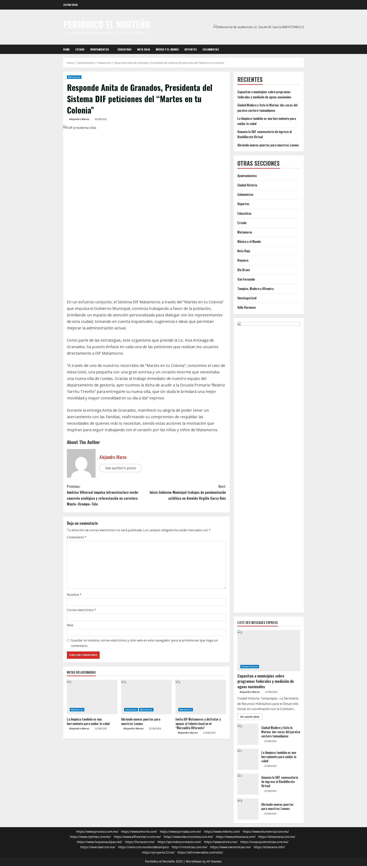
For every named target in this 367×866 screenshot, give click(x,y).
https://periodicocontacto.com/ (179, 842)
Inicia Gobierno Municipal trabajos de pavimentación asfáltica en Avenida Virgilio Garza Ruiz (188, 492)
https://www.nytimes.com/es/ (90, 837)
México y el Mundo (167, 49)
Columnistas (211, 49)
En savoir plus (251, 717)
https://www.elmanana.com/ (236, 837)
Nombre (74, 595)
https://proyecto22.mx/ (158, 852)
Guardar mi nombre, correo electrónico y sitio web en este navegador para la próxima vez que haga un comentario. (144, 643)
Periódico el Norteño (106, 24)
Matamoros (74, 77)
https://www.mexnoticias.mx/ (230, 847)
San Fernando (246, 279)
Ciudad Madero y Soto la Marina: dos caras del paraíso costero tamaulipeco (247, 734)
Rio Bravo (243, 270)
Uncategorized (246, 298)
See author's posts (120, 468)
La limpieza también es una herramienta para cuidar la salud (88, 721)
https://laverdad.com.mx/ (97, 847)
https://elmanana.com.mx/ (276, 837)
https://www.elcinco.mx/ (221, 842)
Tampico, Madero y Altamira (255, 288)
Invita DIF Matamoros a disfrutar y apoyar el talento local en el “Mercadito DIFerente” (198, 723)
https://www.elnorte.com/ (139, 831)
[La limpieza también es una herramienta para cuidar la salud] (92, 697)
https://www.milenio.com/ (222, 831)
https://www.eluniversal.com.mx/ (266, 831)
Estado (80, 49)
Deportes (190, 49)
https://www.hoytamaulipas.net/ (99, 842)
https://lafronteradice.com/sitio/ (200, 852)
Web (70, 625)
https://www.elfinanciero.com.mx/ (137, 837)
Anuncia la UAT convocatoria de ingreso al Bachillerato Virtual (247, 784)
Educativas (125, 49)
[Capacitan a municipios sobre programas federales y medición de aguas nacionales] (268, 650)
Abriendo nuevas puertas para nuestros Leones (140, 721)
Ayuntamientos (99, 49)
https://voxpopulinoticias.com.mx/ (264, 842)
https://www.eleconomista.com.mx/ (188, 837)
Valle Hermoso (246, 307)
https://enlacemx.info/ (269, 847)
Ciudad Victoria (247, 185)
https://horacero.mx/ (140, 842)
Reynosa (242, 260)
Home (66, 49)
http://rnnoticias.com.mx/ (189, 847)
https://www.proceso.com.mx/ (97, 831)
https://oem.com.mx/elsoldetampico (143, 847)
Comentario (76, 537)
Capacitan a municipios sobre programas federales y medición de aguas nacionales (265, 681)
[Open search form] (303, 49)
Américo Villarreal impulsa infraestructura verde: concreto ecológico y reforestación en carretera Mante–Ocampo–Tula (103, 495)
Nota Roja (143, 49)
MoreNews (194, 861)
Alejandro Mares (79, 119)
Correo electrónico (81, 610)
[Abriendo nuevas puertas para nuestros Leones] (146, 697)
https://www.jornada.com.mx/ (180, 831)
